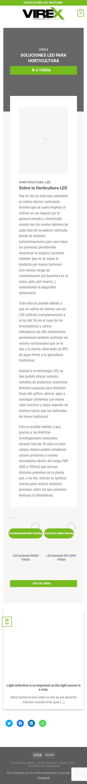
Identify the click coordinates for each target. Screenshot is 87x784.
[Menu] (6, 13)
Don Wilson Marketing (43, 773)
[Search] (72, 13)
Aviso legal (67, 763)
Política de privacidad (44, 766)
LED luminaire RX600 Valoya (26, 557)
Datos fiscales (47, 763)
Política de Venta (23, 763)
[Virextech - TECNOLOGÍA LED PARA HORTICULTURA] (43, 13)
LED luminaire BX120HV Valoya (61, 557)
